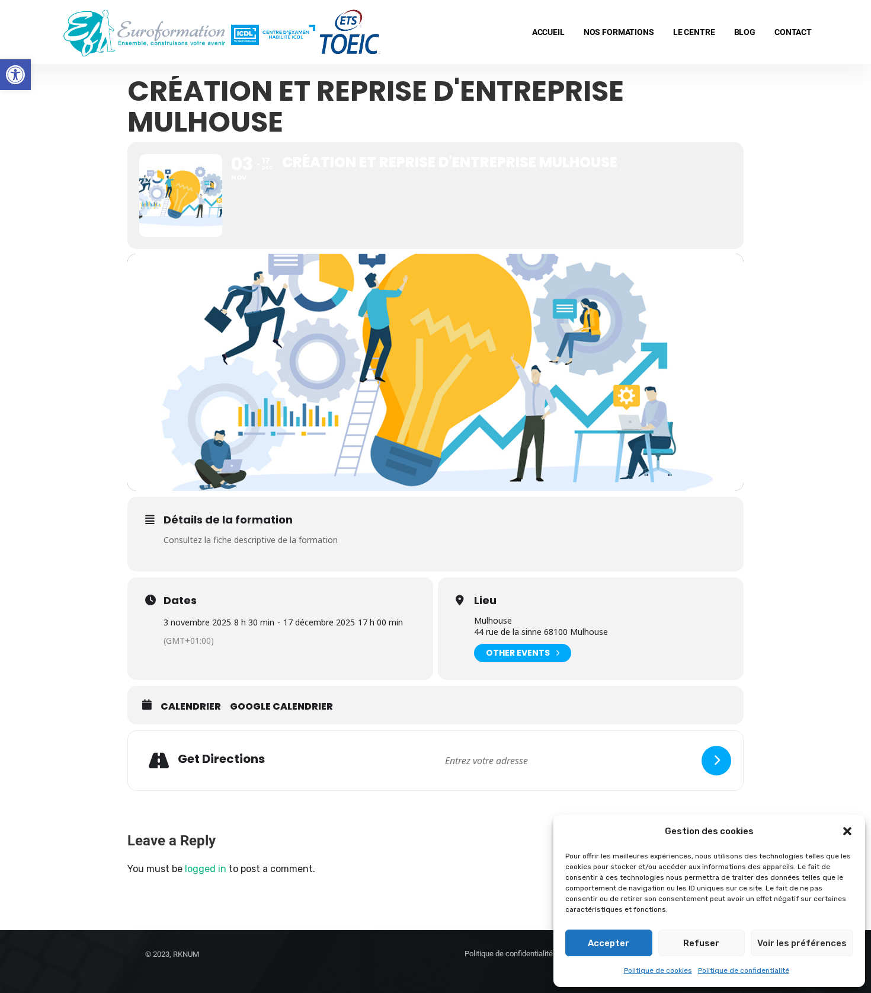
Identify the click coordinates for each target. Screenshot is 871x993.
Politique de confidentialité (743, 970)
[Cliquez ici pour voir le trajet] (716, 760)
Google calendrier (281, 707)
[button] (15, 74)
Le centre (694, 32)
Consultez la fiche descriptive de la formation (251, 539)
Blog (744, 32)
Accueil (548, 32)
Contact (793, 32)
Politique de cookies (658, 970)
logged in (205, 868)
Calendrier (191, 707)
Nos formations (619, 32)
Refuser (701, 943)
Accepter (608, 943)
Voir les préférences (802, 943)
